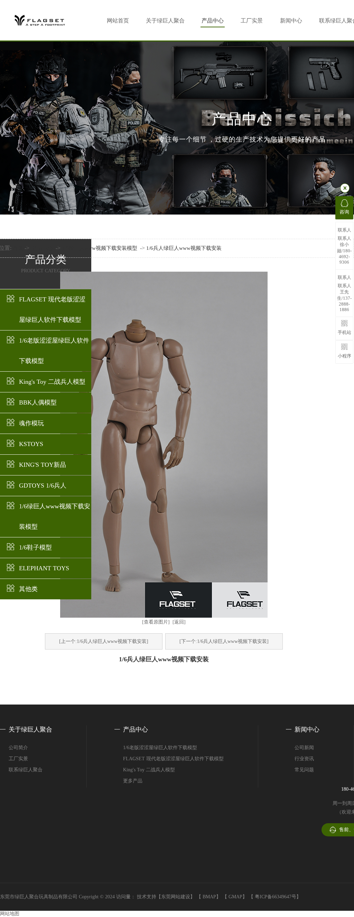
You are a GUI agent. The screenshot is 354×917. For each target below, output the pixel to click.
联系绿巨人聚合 (26, 769)
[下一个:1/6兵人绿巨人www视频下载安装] (224, 641)
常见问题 (304, 769)
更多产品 (132, 780)
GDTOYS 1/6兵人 (42, 485)
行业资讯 (304, 758)
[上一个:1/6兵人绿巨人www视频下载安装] (103, 641)
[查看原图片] (156, 622)
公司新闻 (304, 747)
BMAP (209, 896)
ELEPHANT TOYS (44, 568)
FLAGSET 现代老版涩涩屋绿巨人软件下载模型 (52, 309)
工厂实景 (252, 21)
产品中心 (213, 21)
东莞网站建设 (175, 896)
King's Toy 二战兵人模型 (52, 381)
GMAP (235, 896)
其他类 (28, 588)
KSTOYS (31, 444)
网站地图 (9, 913)
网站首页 (118, 21)
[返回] (179, 622)
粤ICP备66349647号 (275, 896)
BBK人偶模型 (38, 402)
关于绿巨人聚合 (165, 21)
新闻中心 (291, 21)
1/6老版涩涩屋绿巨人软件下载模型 (54, 350)
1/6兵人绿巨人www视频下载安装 (184, 248)
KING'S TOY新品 (42, 464)
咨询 (344, 212)
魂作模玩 (31, 423)
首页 (18, 248)
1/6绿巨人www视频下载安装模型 (54, 516)
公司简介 (18, 747)
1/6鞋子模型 (35, 547)
